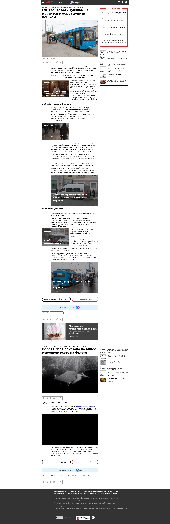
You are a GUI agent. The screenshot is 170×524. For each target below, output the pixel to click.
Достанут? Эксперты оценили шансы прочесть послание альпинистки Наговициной (117, 374)
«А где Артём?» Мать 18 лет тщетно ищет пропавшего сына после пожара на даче (116, 52)
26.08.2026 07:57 (46, 346)
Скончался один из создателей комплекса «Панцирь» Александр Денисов (114, 27)
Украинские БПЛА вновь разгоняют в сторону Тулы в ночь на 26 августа (113, 13)
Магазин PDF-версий (75, 509)
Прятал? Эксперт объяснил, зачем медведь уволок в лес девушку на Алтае (116, 70)
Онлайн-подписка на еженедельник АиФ (94, 509)
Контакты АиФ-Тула (59, 511)
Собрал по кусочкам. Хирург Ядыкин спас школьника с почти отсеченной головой (117, 351)
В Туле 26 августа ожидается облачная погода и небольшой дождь (113, 41)
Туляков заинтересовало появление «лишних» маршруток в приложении (70, 196)
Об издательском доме (60, 509)
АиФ (54, 58)
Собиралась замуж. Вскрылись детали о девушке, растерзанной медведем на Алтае (116, 368)
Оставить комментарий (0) (85, 299)
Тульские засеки (46, 394)
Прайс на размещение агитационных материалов (81, 511)
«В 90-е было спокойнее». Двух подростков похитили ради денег (116, 75)
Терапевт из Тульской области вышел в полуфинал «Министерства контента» (113, 34)
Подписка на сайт (113, 509)
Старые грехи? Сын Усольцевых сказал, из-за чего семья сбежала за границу (117, 58)
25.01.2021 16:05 (46, 7)
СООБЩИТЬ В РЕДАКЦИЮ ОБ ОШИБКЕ (107, 511)
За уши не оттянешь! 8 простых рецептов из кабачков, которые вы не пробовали (117, 380)
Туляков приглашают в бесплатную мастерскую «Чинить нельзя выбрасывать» (113, 20)
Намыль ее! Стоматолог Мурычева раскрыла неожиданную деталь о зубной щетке (116, 356)
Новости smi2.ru (48, 341)
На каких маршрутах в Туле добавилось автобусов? (71, 283)
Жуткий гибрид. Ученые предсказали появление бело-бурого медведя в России (117, 64)
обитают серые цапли (84, 406)
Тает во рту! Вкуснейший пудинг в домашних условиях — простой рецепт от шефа (116, 82)
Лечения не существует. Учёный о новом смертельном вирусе (116, 361)
